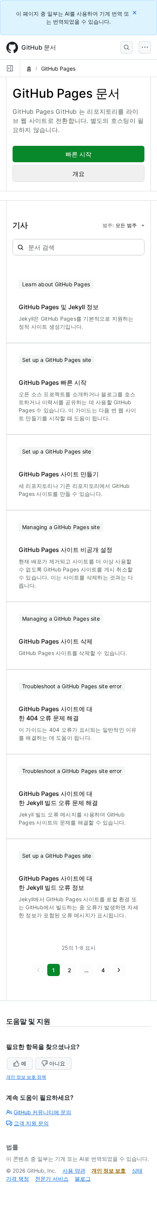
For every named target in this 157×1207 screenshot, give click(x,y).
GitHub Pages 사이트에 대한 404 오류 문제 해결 (56, 713)
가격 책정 (17, 1178)
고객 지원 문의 (31, 1123)
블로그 (83, 1178)
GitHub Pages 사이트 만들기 (59, 474)
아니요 (57, 1063)
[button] (37, 970)
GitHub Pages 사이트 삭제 (56, 641)
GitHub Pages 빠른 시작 (53, 382)
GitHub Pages (58, 68)
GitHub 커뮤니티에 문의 (42, 1112)
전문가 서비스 (52, 1178)
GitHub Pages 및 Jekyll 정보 (59, 307)
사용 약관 (73, 1170)
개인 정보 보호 (108, 1170)
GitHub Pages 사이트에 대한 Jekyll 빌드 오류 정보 (56, 883)
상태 (137, 1170)
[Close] (135, 12)
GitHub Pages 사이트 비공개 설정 (65, 549)
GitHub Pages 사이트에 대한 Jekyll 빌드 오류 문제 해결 (58, 798)
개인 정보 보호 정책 (26, 1077)
